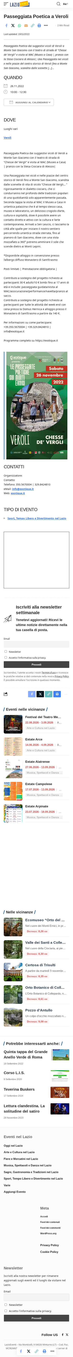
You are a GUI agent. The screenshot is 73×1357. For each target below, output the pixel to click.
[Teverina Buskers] (60, 1092)
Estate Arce (33, 739)
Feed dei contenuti (50, 1222)
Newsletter (14, 651)
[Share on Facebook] (6, 25)
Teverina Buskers (19, 1089)
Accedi (44, 1216)
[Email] (26, 25)
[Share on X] (13, 25)
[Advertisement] (36, 868)
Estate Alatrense (37, 761)
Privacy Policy (62, 676)
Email (7, 638)
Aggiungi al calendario (31, 102)
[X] (67, 1335)
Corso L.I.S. (14, 1073)
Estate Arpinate (36, 806)
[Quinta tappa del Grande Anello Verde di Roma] (60, 1054)
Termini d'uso (49, 672)
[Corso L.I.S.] (60, 1075)
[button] (7, 4)
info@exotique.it (23, 489)
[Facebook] (62, 1335)
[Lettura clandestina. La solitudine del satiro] (60, 1108)
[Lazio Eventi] (20, 4)
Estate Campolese (38, 784)
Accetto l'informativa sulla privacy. (27, 657)
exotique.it (18, 493)
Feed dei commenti (50, 1228)
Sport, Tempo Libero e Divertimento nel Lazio (36, 518)
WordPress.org (48, 1233)
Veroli (7, 137)
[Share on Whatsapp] (19, 25)
